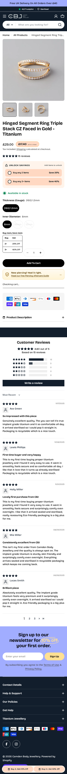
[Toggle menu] (5, 16)
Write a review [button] (34, 383)
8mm (7, 224)
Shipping (21, 149)
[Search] (60, 25)
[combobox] (33, 25)
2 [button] (29, 618)
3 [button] (34, 618)
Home (6, 35)
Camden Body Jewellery (26, 756)
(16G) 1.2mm (11, 208)
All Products (20, 35)
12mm (30, 225)
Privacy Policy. (33, 668)
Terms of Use (51, 664)
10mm (18, 225)
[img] (10, 403)
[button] (10, 156)
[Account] (56, 16)
